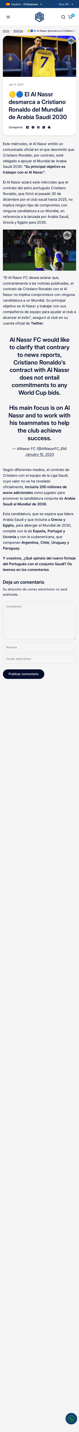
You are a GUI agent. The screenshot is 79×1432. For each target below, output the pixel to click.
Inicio (6, 30)
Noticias (18, 30)
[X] (33, 127)
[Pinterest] (38, 127)
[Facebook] (27, 127)
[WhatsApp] (43, 127)
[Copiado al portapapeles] (49, 127)
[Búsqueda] (63, 17)
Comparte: (16, 127)
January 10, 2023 (39, 454)
